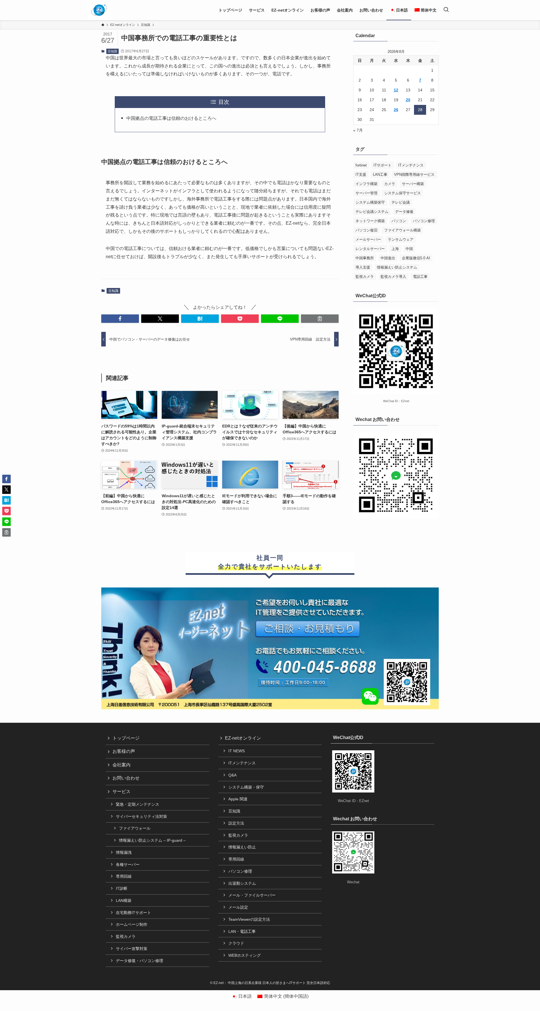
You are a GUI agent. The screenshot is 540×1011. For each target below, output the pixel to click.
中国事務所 (365, 258)
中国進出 (388, 258)
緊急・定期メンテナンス (137, 804)
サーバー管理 (366, 193)
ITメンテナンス (411, 165)
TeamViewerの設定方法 (249, 919)
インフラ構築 (366, 184)
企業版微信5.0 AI (416, 258)
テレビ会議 (401, 202)
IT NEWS (236, 751)
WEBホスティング (244, 955)
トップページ (126, 738)
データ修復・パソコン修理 (139, 960)
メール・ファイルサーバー (252, 895)
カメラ (389, 184)
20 (408, 100)
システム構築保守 (370, 202)
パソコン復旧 (366, 230)
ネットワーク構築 (370, 221)
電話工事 (420, 276)
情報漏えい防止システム (397, 267)
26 (396, 109)
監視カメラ (365, 276)
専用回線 (124, 876)
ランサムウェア (400, 239)
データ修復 (404, 212)
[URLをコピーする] (320, 318)
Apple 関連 (238, 799)
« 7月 (358, 130)
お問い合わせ (126, 778)
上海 (395, 249)
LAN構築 (123, 900)
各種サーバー (128, 864)
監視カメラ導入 (393, 276)
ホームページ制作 (131, 924)
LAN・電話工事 (242, 931)
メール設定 (238, 907)
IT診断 (121, 888)
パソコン (399, 221)
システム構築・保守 (246, 787)
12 (396, 90)
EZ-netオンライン (243, 738)
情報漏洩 (124, 852)
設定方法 (236, 823)
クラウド (236, 943)
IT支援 (361, 174)
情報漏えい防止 (242, 847)
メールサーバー (368, 239)
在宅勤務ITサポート (133, 912)
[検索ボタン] (446, 10)
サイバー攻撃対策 (131, 948)
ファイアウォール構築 (402, 230)
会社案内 (121, 764)
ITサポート (383, 165)
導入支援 (363, 267)
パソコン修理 (424, 221)
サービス (121, 791)
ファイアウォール (134, 828)
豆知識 (112, 51)
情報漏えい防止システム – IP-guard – (152, 840)
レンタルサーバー (370, 249)
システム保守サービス (402, 193)
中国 (409, 249)
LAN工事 (380, 174)
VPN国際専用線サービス (414, 174)
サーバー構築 (413, 184)
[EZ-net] (99, 10)
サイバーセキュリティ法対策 (141, 816)
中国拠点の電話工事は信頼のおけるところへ (171, 118)
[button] (120, 318)
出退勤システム (242, 883)
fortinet (361, 165)
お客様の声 (123, 751)
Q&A (232, 775)
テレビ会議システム (372, 212)
